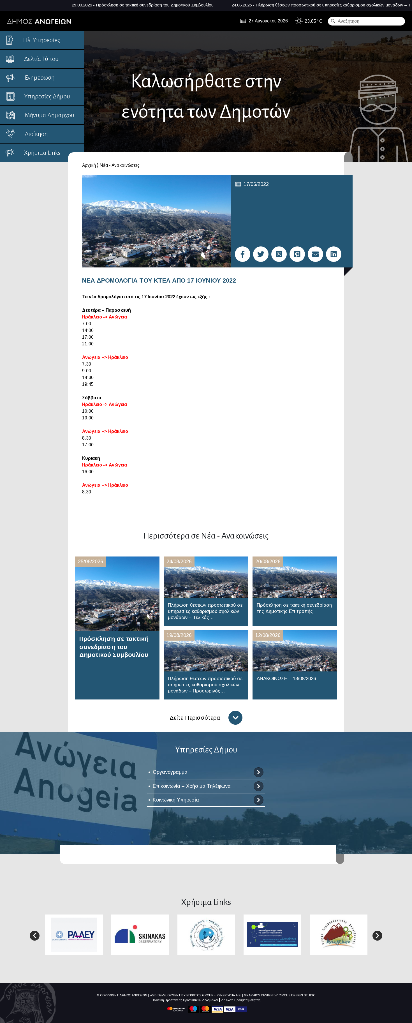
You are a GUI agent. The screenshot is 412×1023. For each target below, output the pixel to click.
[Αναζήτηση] (332, 20)
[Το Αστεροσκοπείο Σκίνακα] (140, 934)
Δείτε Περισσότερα (195, 717)
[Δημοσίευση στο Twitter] (261, 254)
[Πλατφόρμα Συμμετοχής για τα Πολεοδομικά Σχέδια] (272, 934)
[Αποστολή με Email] (315, 254)
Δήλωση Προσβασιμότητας (240, 1000)
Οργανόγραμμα (170, 772)
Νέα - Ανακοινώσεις (119, 165)
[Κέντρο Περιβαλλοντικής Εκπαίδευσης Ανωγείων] (339, 934)
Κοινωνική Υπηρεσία (176, 800)
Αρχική (89, 165)
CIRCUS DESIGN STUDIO (297, 995)
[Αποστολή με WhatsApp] (279, 254)
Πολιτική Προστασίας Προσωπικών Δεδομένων (185, 1000)
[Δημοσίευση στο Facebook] (242, 254)
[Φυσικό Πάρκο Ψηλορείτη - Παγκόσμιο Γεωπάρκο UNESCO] (206, 934)
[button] (35, 936)
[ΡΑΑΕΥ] (74, 934)
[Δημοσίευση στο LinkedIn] (333, 254)
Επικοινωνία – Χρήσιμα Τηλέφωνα (192, 786)
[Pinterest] (297, 254)
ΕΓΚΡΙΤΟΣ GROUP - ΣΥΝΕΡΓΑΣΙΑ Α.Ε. (213, 995)
